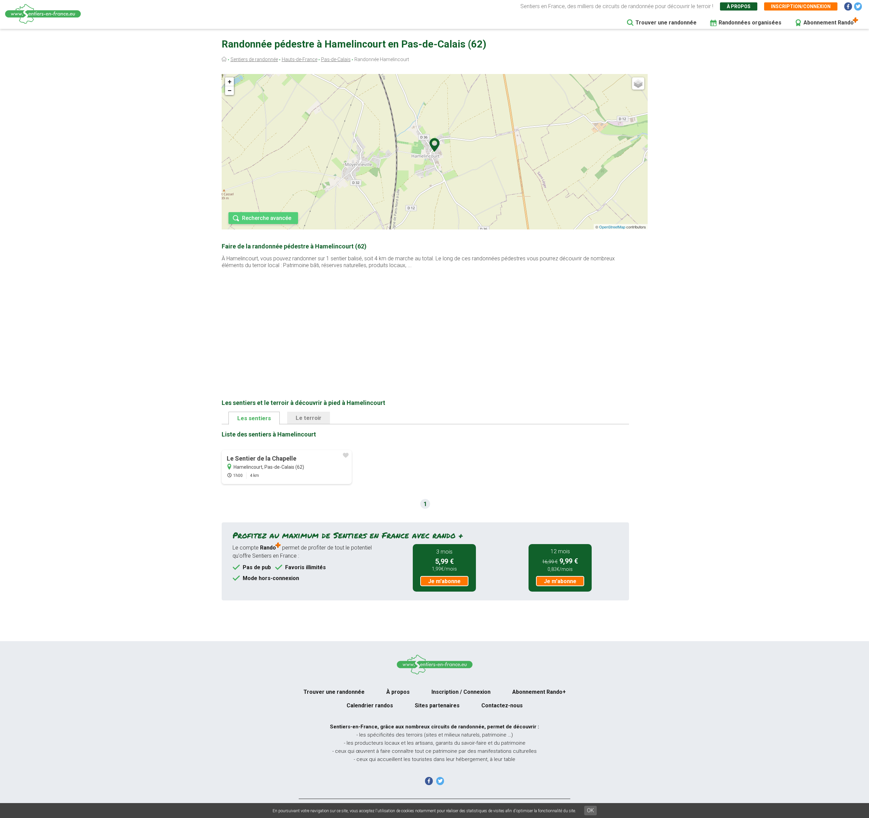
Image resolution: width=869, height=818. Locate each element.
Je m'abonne (444, 581)
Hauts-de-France (299, 59)
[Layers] (638, 83)
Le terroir (308, 417)
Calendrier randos (370, 705)
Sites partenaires (437, 705)
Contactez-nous (502, 705)
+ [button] (230, 81)
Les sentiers (254, 418)
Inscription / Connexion (461, 692)
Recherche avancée (266, 218)
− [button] (230, 90)
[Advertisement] (425, 323)
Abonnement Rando (828, 22)
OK (590, 810)
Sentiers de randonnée (254, 59)
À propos (739, 6)
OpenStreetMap (612, 226)
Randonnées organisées (750, 22)
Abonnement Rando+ (539, 692)
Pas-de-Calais (336, 59)
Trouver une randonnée (666, 22)
